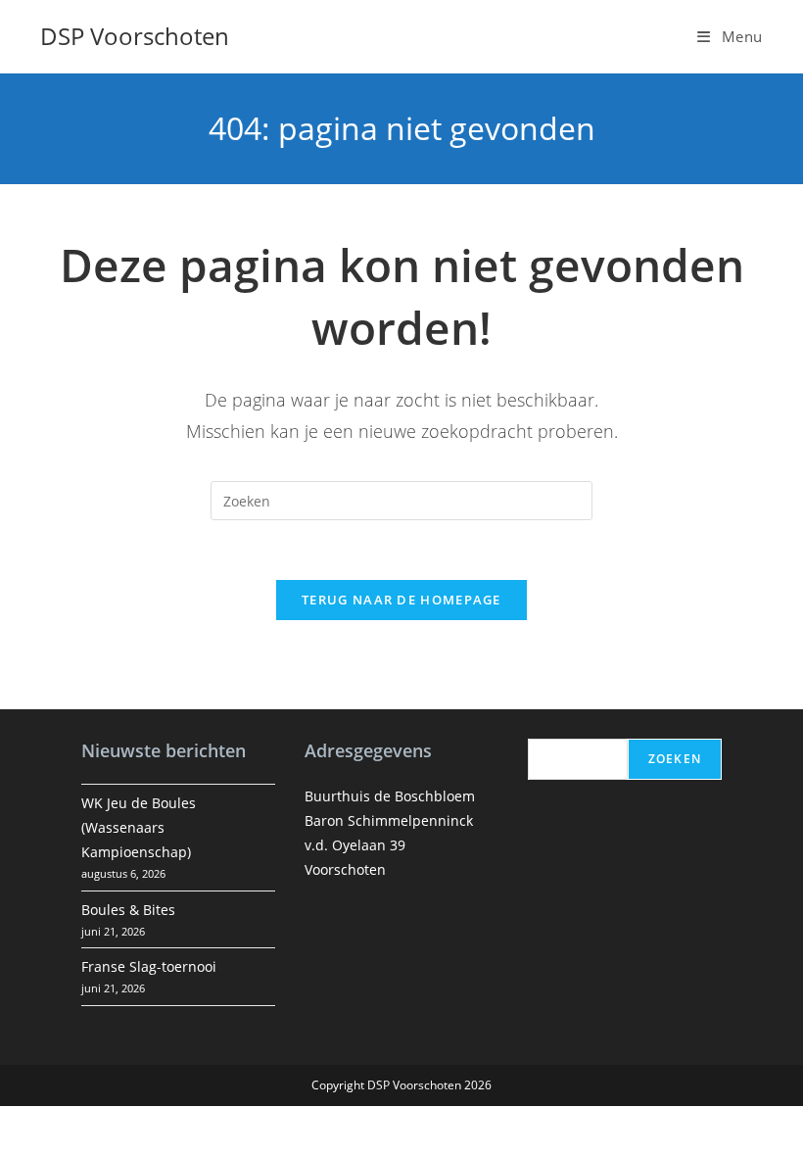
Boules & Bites (128, 909)
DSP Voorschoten (134, 36)
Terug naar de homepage (401, 599)
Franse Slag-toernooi (148, 966)
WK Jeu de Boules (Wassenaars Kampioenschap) (138, 827)
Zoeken (674, 758)
